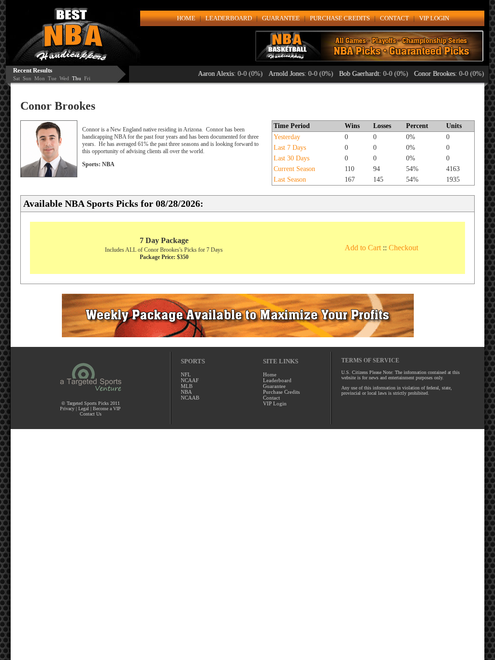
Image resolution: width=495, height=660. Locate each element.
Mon (39, 78)
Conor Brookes (425, 73)
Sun (27, 78)
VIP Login (275, 403)
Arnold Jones (277, 73)
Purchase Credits (281, 392)
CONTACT (394, 18)
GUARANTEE (281, 18)
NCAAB (190, 398)
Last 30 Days (291, 158)
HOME (186, 18)
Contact (271, 398)
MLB (186, 386)
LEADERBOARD (228, 18)
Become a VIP (107, 408)
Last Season (290, 179)
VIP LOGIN (434, 18)
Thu (76, 78)
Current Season (294, 168)
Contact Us (91, 413)
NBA (186, 392)
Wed (64, 78)
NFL (186, 374)
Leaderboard (277, 380)
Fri (87, 78)
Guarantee (274, 386)
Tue (52, 78)
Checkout (403, 248)
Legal (83, 408)
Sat (16, 78)
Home (270, 374)
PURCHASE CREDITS (340, 18)
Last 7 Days (290, 147)
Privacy (68, 408)
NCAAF (190, 380)
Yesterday (287, 137)
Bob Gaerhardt (350, 73)
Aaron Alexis (206, 73)
